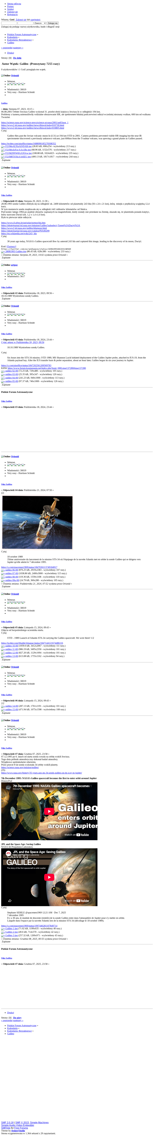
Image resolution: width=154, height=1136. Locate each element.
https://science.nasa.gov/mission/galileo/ (20, 767)
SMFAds (5, 1128)
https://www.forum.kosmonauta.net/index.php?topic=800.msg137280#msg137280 (47, 368)
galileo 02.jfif (11, 371)
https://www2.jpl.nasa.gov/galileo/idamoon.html (24, 228)
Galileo (4, 103)
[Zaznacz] (11, 246)
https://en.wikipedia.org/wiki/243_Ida (19, 233)
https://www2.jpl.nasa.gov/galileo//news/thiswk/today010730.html (32, 125)
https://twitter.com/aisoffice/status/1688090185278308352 (28, 143)
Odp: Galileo (6, 195)
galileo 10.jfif (11, 645)
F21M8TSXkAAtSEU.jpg (18, 156)
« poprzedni (6, 47)
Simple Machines (39, 1122)
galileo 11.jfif (11, 649)
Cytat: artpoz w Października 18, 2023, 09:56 (22, 342)
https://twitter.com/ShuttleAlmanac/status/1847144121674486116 (32, 643)
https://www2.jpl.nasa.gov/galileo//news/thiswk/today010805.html (32, 128)
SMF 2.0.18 (7, 1122)
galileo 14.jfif (11, 706)
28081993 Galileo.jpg (15, 251)
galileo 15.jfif (11, 709)
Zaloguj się (21, 19)
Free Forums (21, 1128)
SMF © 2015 (22, 1122)
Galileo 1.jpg (11, 928)
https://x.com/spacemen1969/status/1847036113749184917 (29, 567)
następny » (18, 47)
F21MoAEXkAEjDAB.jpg (18, 146)
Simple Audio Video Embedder (17, 1125)
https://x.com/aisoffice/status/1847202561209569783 (26, 365)
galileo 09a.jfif (12, 580)
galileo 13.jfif (11, 656)
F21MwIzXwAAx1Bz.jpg (18, 149)
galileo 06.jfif (11, 570)
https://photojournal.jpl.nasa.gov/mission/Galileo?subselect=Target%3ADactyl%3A (40, 225)
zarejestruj (35, 19)
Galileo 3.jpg (11, 935)
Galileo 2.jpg (11, 932)
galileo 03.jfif (11, 374)
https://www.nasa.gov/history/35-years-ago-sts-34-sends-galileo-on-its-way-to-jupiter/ (41, 773)
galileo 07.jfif (11, 573)
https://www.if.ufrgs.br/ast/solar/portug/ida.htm (23, 222)
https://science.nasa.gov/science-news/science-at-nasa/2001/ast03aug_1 (34, 122)
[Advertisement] (77, 429)
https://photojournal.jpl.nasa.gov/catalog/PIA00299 (25, 231)
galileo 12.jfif (11, 652)
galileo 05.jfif (11, 381)
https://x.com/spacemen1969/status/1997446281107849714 (29, 925)
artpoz (14, 265)
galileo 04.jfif (11, 377)
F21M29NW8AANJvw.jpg (18, 153)
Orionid (15, 75)
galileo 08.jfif (11, 577)
